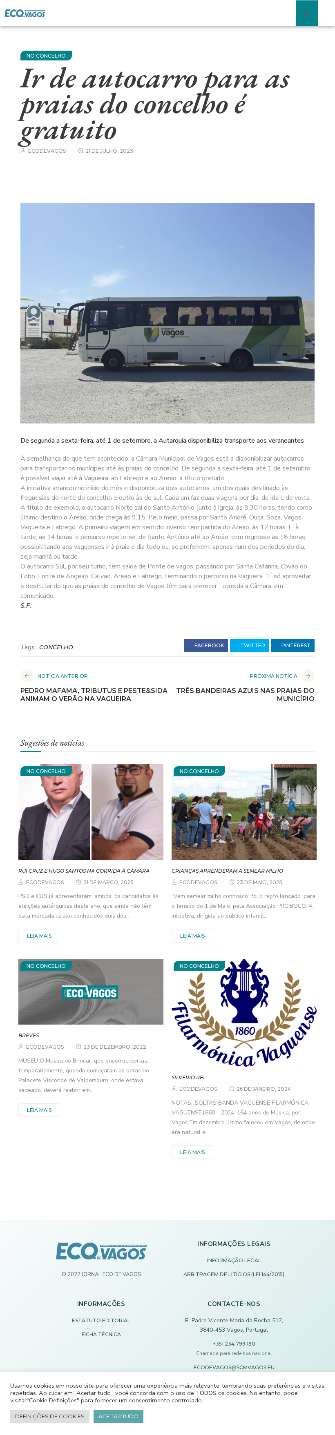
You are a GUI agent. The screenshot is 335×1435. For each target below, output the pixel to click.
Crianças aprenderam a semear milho (227, 871)
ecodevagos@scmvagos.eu (234, 1367)
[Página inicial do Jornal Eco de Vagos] (101, 1255)
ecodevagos (47, 151)
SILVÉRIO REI (188, 1077)
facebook (208, 645)
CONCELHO (56, 647)
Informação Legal (234, 1260)
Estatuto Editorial (101, 1320)
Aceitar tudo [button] (118, 1416)
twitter (252, 645)
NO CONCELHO (46, 56)
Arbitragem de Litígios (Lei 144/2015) (233, 1274)
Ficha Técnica (101, 1334)
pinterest (295, 645)
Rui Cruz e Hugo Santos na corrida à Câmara (84, 871)
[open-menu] (307, 13)
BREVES (28, 1035)
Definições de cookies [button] (50, 1416)
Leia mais (39, 936)
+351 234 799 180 (234, 1344)
